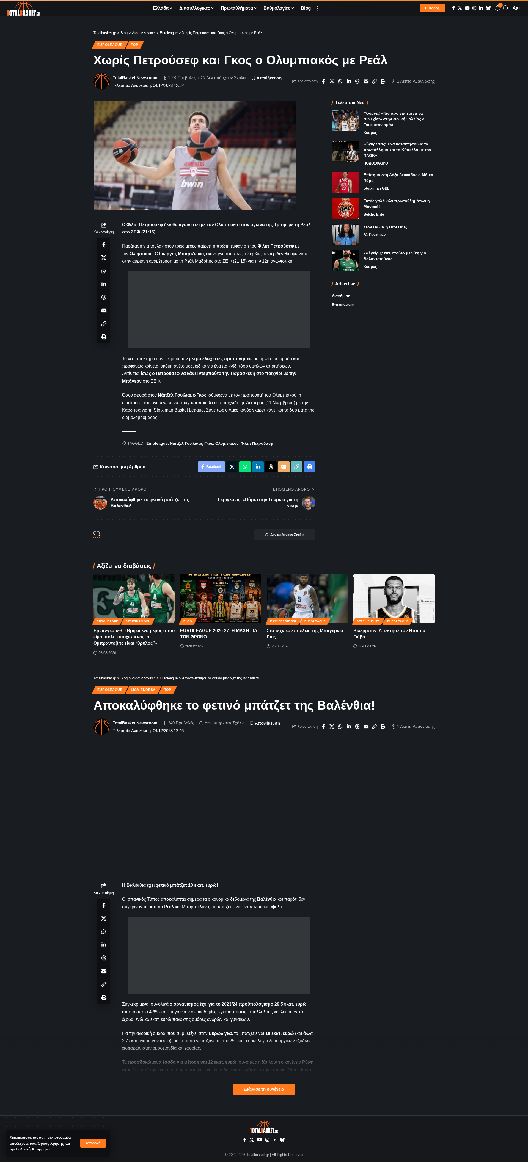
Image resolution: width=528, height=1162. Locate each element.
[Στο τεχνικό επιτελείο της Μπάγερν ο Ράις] (307, 598)
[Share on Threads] (357, 81)
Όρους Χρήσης (51, 1143)
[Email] (366, 81)
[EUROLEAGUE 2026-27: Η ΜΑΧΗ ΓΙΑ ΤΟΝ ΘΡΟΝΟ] (220, 598)
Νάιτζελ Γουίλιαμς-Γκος (191, 443)
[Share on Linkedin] (349, 81)
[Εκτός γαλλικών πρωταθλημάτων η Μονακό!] (345, 208)
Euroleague (110, 44)
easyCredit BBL (283, 621)
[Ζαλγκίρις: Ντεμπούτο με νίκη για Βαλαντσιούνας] (345, 260)
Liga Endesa (143, 689)
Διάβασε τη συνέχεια (264, 1089)
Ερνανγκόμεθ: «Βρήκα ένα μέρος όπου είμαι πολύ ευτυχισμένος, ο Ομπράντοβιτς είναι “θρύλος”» (134, 637)
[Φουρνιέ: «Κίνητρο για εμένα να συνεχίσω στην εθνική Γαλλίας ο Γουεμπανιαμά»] (345, 120)
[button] (93, 1143)
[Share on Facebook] (323, 81)
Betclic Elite (374, 214)
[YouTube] (467, 8)
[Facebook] (453, 8)
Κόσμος (370, 132)
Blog (187, 621)
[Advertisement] (219, 309)
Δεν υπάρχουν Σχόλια (226, 77)
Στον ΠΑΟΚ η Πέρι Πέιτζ (385, 227)
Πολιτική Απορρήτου (34, 1149)
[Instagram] (474, 8)
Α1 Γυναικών (375, 235)
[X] (459, 8)
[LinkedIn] (481, 8)
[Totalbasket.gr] (24, 8)
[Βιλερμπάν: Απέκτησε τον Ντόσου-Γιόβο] (394, 598)
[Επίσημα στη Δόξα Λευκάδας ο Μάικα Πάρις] (345, 182)
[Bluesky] (488, 8)
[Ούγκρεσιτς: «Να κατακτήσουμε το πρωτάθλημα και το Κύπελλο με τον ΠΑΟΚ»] (345, 151)
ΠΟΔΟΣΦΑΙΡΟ (376, 163)
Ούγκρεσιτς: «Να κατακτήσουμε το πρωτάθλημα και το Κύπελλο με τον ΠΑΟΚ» (397, 150)
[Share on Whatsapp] (340, 81)
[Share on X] (332, 81)
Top (134, 44)
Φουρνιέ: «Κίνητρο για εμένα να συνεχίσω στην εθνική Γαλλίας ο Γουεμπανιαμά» (394, 119)
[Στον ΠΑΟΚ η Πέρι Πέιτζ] (345, 234)
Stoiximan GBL (376, 188)
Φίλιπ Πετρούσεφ (257, 443)
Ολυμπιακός (226, 443)
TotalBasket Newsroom (135, 77)
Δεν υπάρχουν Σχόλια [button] (287, 535)
